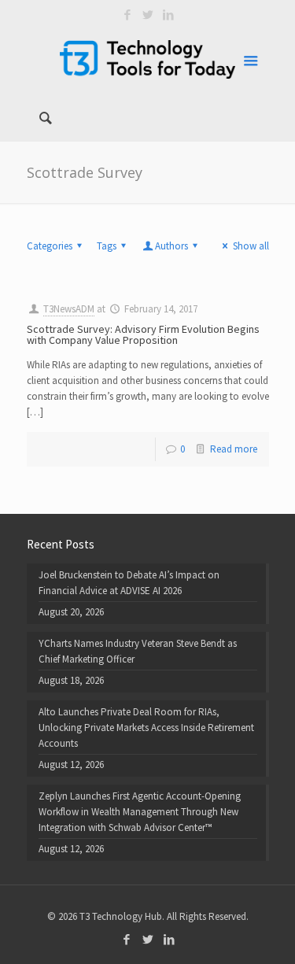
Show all (250, 246)
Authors (171, 246)
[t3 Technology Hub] (148, 59)
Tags (106, 246)
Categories (49, 246)
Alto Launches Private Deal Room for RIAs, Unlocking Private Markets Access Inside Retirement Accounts (146, 727)
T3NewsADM (68, 309)
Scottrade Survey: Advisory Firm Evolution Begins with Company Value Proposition (143, 334)
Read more (233, 449)
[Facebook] (127, 14)
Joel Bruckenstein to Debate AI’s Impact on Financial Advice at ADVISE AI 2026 (129, 582)
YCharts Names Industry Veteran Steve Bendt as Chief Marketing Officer (138, 651)
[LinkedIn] (168, 14)
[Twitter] (147, 14)
